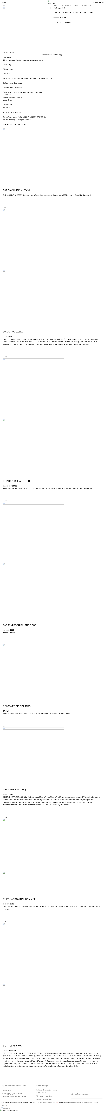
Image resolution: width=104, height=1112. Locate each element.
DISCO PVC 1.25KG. (13, 331)
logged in (15, 120)
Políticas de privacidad (44, 1100)
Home (56, 5)
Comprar (68, 23)
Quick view (5, 204)
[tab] (46, 55)
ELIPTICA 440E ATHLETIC (16, 481)
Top (99, 1107)
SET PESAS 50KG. (13, 1045)
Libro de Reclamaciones (79, 1094)
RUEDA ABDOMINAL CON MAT (19, 899)
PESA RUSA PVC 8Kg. (14, 789)
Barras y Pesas (86, 5)
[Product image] (33, 300)
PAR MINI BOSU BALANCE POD (19, 625)
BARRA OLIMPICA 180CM (16, 190)
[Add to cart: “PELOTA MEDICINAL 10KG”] (5, 717)
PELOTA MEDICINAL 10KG (17, 706)
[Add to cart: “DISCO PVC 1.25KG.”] (5, 348)
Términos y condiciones (44, 1096)
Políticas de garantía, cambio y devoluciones (47, 1091)
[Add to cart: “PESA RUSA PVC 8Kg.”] (5, 808)
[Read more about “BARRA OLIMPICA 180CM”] (5, 199)
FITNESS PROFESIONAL (69, 5)
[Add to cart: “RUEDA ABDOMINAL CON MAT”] (5, 912)
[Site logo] (52, 2)
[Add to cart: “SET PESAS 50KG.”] (5, 1070)
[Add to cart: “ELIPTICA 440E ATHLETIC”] (5, 492)
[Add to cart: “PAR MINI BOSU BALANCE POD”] (5, 636)
